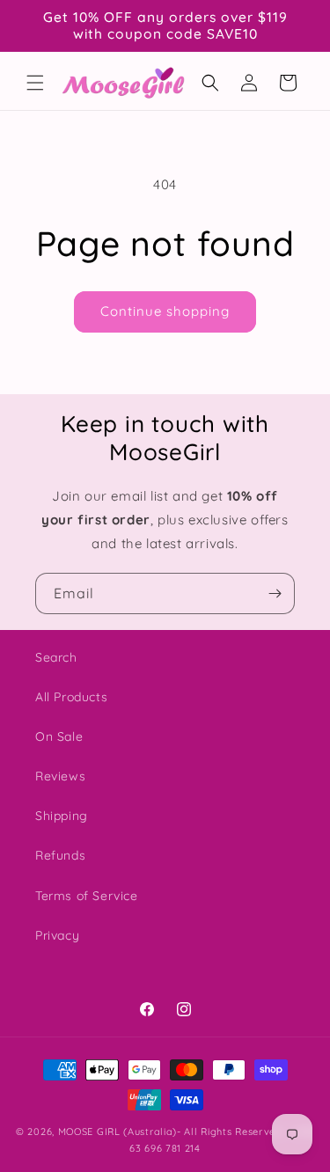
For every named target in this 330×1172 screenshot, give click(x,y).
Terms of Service (86, 896)
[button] (35, 82)
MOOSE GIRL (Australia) (117, 1131)
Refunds (60, 855)
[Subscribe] (274, 593)
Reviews (60, 776)
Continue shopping (165, 311)
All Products (71, 697)
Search (56, 657)
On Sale (59, 736)
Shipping (61, 816)
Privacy (57, 935)
